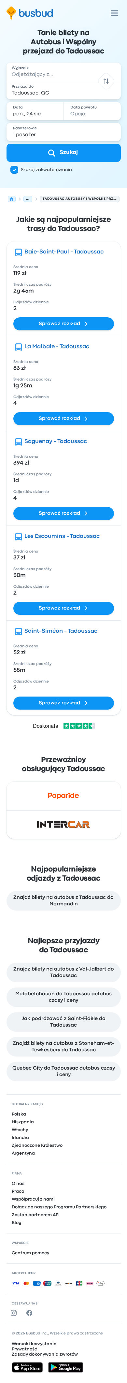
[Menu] (114, 13)
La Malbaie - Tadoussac (56, 346)
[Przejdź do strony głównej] (30, 13)
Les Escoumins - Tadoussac (62, 536)
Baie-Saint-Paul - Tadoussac (64, 252)
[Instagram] (15, 1313)
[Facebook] (30, 1313)
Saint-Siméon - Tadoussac (60, 631)
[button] (106, 81)
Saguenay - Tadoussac (55, 441)
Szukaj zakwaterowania (46, 170)
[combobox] (64, 72)
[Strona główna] (12, 199)
